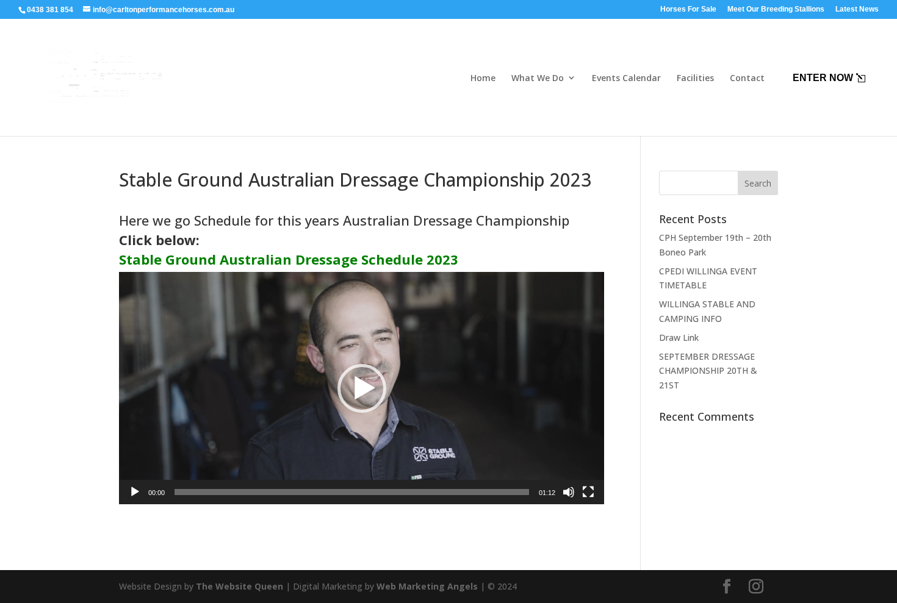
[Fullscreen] (588, 492)
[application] (361, 388)
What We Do (537, 78)
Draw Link (679, 337)
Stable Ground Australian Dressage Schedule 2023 (288, 259)
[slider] (352, 492)
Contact (747, 78)
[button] (361, 388)
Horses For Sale (688, 9)
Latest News (857, 9)
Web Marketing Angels (427, 586)
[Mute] (569, 492)
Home (482, 78)
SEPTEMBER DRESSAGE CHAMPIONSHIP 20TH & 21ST (708, 371)
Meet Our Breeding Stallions (775, 9)
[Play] (135, 492)
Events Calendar (626, 78)
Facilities (695, 78)
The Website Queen (239, 586)
